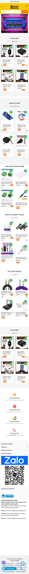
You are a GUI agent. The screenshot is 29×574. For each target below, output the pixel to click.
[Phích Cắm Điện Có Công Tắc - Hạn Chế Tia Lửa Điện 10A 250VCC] (7, 76)
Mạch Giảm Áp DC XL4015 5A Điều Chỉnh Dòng (7, 126)
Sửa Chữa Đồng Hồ (21, 571)
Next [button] (27, 65)
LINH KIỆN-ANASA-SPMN (14, 166)
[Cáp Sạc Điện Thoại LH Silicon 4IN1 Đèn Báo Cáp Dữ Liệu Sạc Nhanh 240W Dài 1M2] (22, 284)
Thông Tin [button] (4, 447)
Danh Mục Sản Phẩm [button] (6, 444)
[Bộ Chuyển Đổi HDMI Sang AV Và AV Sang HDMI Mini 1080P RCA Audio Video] (22, 51)
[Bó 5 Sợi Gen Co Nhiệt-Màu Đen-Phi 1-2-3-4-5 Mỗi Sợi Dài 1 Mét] (22, 141)
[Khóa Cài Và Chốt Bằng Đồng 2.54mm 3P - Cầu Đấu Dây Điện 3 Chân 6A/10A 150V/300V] (7, 174)
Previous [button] (2, 65)
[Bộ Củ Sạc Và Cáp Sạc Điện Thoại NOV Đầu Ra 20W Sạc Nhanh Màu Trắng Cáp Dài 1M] (22, 305)
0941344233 (13, 435)
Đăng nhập (16, 1)
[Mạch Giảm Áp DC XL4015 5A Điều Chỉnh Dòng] (7, 116)
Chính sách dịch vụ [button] (6, 450)
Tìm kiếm (24, 11)
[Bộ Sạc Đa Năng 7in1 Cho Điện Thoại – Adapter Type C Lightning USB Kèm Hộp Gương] (7, 305)
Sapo (17, 560)
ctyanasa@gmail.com (21, 510)
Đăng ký (11, 1)
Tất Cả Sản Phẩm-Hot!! (8, 563)
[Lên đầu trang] (22, 559)
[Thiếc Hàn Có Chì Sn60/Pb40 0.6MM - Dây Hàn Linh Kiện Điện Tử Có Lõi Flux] (22, 116)
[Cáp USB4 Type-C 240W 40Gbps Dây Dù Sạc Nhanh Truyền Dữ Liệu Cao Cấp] (22, 76)
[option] (7, 69)
